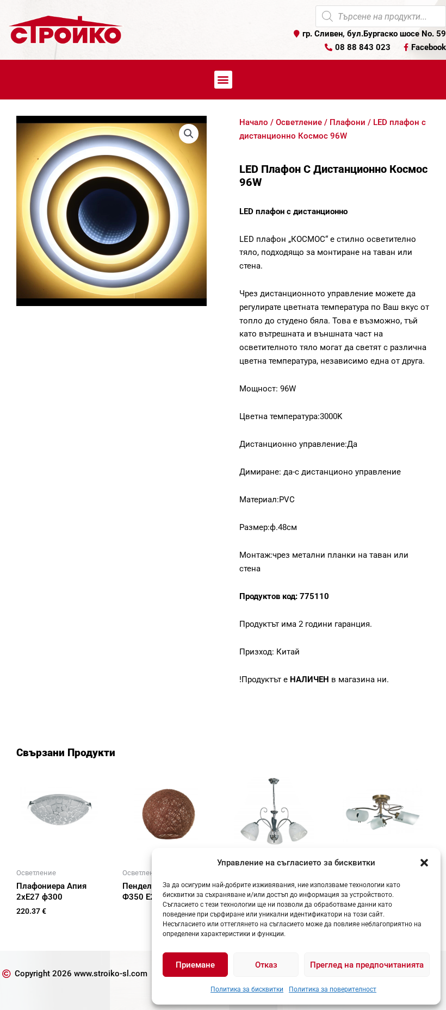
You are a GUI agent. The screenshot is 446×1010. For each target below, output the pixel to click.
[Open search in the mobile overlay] (380, 16)
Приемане (195, 965)
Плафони (348, 122)
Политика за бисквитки (246, 989)
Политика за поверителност (332, 989)
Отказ (266, 965)
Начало (253, 122)
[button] (424, 862)
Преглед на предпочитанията (367, 965)
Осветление (299, 122)
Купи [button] (38, 929)
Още (144, 916)
